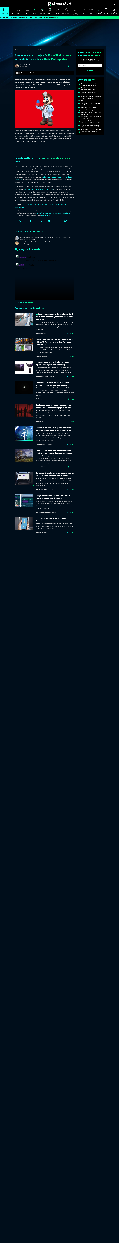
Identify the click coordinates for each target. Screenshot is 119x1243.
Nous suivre (69, 221)
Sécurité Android (53, 17)
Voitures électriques (41, 490)
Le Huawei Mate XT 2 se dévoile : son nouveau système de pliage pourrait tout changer (53, 363)
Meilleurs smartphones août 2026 (91, 129)
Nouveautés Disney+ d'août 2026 (91, 110)
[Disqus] (44, 277)
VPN (57, 13)
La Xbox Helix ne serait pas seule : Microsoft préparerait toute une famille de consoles (52, 383)
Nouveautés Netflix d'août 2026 (90, 107)
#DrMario (38, 213)
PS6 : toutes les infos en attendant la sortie (91, 104)
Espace (34, 13)
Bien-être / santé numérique (43, 512)
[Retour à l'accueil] (59, 4)
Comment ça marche (41, 444)
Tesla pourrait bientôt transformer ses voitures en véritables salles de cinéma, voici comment (55, 474)
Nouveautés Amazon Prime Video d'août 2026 (91, 113)
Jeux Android (13, 17)
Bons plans (42, 13)
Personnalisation (33, 17)
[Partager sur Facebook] (31, 221)
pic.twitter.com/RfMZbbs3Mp (62, 213)
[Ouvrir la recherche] (115, 4)
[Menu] (4, 4)
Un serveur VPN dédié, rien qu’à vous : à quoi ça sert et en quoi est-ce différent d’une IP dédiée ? (54, 429)
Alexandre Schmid (25, 65)
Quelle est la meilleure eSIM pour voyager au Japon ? (53, 519)
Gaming (19, 13)
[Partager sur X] (20, 221)
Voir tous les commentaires (25, 302)
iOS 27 (83, 101)
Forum (106, 13)
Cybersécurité (66, 13)
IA (91, 13)
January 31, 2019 (45, 215)
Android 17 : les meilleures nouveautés (88, 93)
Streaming (83, 13)
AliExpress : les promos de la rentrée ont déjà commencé (89, 84)
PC (12, 13)
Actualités (99, 13)
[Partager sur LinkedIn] (41, 221)
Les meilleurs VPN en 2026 (89, 132)
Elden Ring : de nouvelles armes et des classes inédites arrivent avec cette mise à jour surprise (54, 451)
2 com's (64, 66)
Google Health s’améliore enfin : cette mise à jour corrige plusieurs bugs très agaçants (54, 497)
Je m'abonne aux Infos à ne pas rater (31, 73)
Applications (29, 50)
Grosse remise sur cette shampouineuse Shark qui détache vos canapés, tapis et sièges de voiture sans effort (55, 317)
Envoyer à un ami (56, 221)
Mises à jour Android (23, 17)
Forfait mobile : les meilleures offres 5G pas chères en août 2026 (91, 121)
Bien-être (114, 13)
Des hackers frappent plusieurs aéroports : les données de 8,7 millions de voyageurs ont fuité (53, 406)
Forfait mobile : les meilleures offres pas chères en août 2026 (90, 126)
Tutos (50, 13)
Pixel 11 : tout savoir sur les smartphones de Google (89, 89)
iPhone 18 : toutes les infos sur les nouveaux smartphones (91, 97)
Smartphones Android (42, 376)
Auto (26, 13)
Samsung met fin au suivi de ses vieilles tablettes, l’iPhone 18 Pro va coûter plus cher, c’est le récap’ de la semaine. (55, 342)
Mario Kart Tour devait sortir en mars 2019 (38, 189)
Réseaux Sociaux (43, 17)
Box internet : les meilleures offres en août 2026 (91, 117)
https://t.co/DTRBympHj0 (47, 213)
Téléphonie (4, 13)
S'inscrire (90, 70)
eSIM (75, 13)
